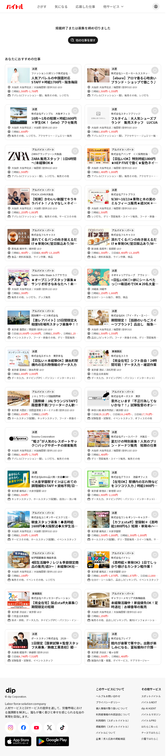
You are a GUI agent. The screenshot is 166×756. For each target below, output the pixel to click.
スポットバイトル (151, 696)
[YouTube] (36, 727)
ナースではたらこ (151, 732)
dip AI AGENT (148, 708)
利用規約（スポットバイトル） (113, 720)
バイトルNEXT (149, 702)
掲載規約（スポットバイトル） (113, 726)
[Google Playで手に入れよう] (52, 741)
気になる (61, 6)
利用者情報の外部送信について (113, 714)
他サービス (111, 6)
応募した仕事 (85, 6)
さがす (42, 6)
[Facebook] (23, 727)
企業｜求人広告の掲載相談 (110, 738)
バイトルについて (105, 732)
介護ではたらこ (149, 738)
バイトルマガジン (151, 714)
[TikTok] (62, 727)
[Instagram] (10, 727)
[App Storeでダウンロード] (18, 741)
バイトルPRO (148, 720)
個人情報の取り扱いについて (112, 708)
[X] (49, 727)
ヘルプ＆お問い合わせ (108, 696)
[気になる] (75, 70)
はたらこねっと (149, 726)
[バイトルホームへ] (14, 6)
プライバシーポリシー (108, 702)
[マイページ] (156, 6)
